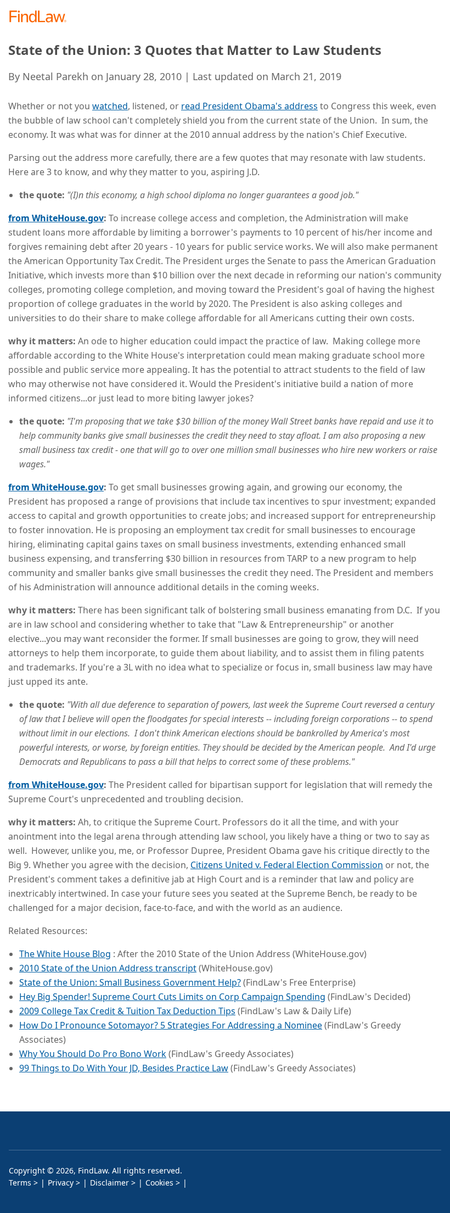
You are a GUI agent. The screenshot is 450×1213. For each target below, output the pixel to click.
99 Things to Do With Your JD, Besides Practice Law (123, 1068)
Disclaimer (109, 1182)
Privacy (61, 1182)
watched (110, 106)
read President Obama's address (249, 106)
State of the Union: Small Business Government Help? (130, 982)
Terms (20, 1182)
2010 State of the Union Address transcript (107, 968)
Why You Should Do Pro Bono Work (92, 1054)
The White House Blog (65, 954)
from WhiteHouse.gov (56, 218)
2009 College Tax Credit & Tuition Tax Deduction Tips (127, 1011)
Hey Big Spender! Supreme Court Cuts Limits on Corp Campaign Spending (172, 997)
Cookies (159, 1182)
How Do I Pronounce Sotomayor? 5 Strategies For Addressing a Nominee (170, 1025)
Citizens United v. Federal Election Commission (286, 865)
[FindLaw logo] (41, 17)
